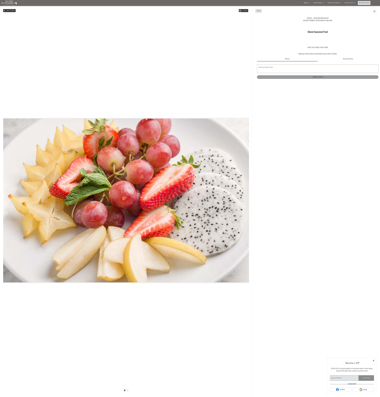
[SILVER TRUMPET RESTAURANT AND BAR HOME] (10, 2)
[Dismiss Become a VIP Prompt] (373, 360)
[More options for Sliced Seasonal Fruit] (374, 11)
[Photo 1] (124, 390)
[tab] (287, 59)
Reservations (364, 3)
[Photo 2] (127, 390)
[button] (307, 3)
